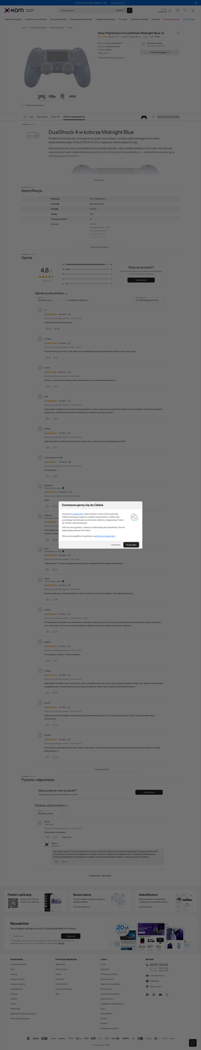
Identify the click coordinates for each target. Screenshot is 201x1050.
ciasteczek (77, 513)
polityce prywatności (104, 536)
